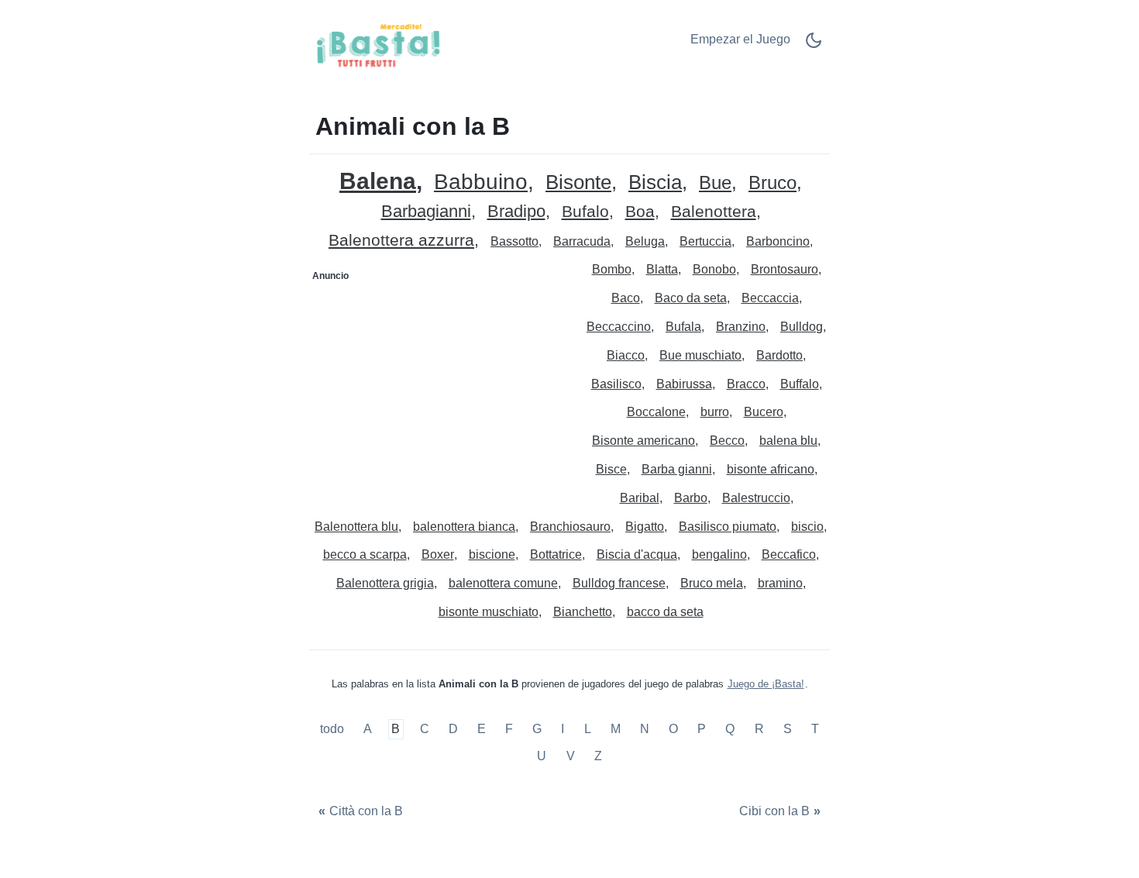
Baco (625, 298)
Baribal (639, 497)
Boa (640, 212)
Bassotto (514, 241)
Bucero (763, 411)
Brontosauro (784, 269)
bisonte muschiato (489, 611)
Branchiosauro (570, 526)
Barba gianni (677, 469)
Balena (377, 181)
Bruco (772, 183)
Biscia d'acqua (637, 554)
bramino (780, 583)
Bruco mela (711, 583)
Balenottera (713, 212)
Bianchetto (582, 611)
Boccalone (656, 411)
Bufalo (585, 212)
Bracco (746, 384)
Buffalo (799, 384)
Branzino (741, 326)
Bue (715, 183)
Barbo (690, 497)
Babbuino (481, 182)
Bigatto (644, 526)
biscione (492, 554)
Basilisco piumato (727, 526)
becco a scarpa (365, 554)
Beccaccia (770, 298)
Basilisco (616, 384)
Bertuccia (705, 241)
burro (714, 411)
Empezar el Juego (740, 39)
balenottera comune (503, 583)
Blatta (662, 269)
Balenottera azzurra (401, 240)
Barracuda (582, 241)
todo (333, 728)
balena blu (788, 440)
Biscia (655, 182)
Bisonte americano (643, 440)
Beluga (645, 241)
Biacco (626, 355)
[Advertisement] (440, 385)
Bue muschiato (700, 355)
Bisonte (578, 182)
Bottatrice (556, 554)
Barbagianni (426, 212)
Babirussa (684, 384)
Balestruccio (756, 497)
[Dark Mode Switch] (813, 45)
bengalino (719, 554)
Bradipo (516, 212)
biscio (807, 526)
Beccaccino (619, 326)
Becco (727, 440)
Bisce (611, 469)
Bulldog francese (619, 583)
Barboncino (778, 241)
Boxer (438, 554)
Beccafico (789, 554)
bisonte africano (770, 469)
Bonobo (714, 269)
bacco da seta (665, 611)
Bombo (611, 269)
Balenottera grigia (385, 583)
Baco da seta (691, 298)
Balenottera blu (356, 526)
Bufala (683, 326)
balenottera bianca (464, 526)
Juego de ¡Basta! (766, 684)
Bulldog (801, 326)
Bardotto (779, 355)
